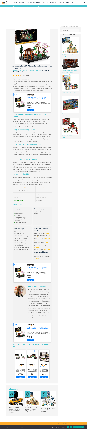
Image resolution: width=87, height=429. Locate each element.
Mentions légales (52, 423)
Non (71, 427)
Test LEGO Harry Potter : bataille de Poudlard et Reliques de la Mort (31, 409)
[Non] (85, 427)
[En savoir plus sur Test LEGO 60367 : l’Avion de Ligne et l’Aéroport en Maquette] (48, 398)
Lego (40, 70)
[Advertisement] (43, 16)
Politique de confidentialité (62, 423)
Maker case (44, 70)
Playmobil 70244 (19, 71)
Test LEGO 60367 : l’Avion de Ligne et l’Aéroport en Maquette (48, 409)
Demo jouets (7, 2)
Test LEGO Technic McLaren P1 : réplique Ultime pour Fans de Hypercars (14, 410)
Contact (46, 423)
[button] (16, 2)
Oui (68, 427)
